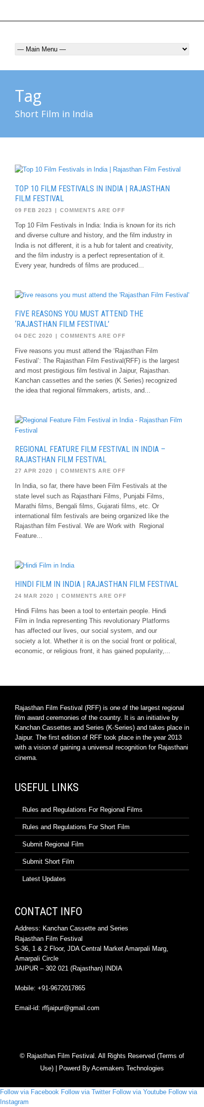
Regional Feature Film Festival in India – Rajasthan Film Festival (90, 454)
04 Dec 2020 (33, 336)
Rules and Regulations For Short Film (76, 827)
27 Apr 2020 (33, 471)
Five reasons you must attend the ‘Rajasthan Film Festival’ (79, 319)
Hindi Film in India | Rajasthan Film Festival (96, 584)
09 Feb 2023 (33, 210)
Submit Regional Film (53, 844)
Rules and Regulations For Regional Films (82, 809)
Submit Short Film (48, 861)
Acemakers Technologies (128, 1068)
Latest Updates (44, 879)
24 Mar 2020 (34, 596)
